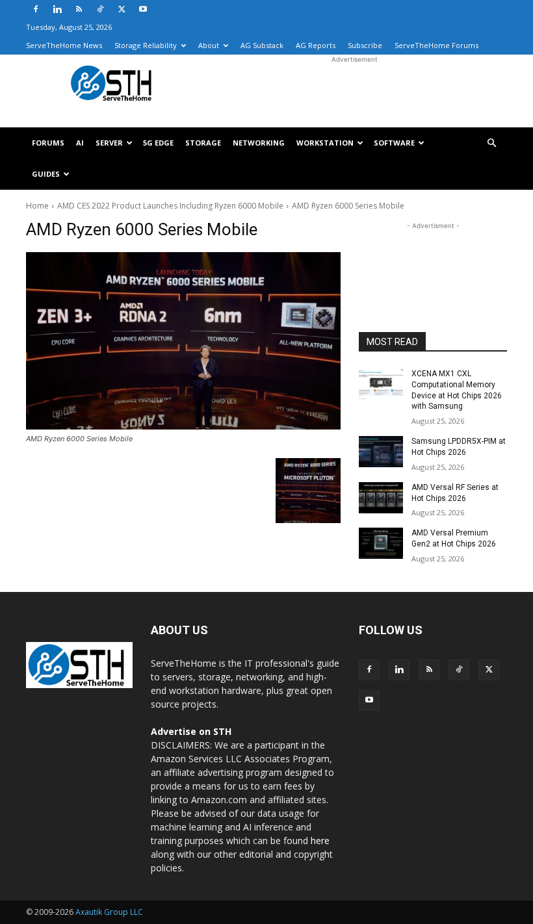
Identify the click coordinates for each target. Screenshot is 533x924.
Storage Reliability (145, 45)
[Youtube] (143, 9)
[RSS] (78, 9)
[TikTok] (100, 9)
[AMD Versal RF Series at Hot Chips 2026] (381, 497)
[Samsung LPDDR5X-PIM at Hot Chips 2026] (381, 451)
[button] (491, 143)
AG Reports (315, 45)
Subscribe (365, 45)
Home (37, 205)
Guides (46, 174)
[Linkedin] (57, 9)
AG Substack (261, 45)
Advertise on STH (191, 731)
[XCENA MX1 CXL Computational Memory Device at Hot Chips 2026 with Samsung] (381, 384)
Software (394, 143)
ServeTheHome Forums (436, 45)
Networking (259, 143)
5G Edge (158, 143)
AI (80, 143)
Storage (203, 143)
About (208, 45)
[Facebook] (36, 9)
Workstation (325, 143)
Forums (48, 143)
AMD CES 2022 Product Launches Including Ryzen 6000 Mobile (170, 205)
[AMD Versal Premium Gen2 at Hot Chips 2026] (381, 543)
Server (109, 143)
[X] (121, 9)
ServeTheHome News (64, 45)
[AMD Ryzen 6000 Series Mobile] (183, 341)
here (320, 840)
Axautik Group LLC (109, 912)
